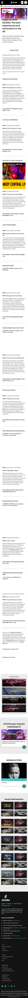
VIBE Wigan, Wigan (12, 470)
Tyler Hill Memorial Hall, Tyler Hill (13, 234)
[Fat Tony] (14, 771)
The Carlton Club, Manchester (15, 358)
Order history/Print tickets (7, 956)
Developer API (5, 967)
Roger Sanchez (14, 550)
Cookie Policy (5, 950)
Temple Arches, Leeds (13, 398)
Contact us (4, 958)
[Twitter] (2, 986)
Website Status (5, 965)
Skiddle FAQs (4, 976)
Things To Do (9, 640)
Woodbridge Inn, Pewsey (14, 87)
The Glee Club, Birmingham (15, 194)
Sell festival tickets (6, 978)
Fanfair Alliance (14, 936)
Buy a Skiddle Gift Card (7, 980)
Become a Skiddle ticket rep (7, 970)
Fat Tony (4, 782)
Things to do (5, 905)
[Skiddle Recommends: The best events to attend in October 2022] (14, 734)
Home (3, 944)
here (8, 110)
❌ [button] (19, 997)
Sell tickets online (5, 975)
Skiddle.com (14, 2)
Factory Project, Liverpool (14, 599)
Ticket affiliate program (7, 968)
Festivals (17, 904)
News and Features (9, 6)
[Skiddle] (5, 898)
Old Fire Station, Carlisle (14, 128)
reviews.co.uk (16, 920)
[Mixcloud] (8, 986)
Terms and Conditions (6, 946)
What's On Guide (15, 632)
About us (4, 954)
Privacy (3, 948)
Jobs (3, 960)
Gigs (3, 904)
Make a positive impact (19, 938)
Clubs (9, 904)
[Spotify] (5, 986)
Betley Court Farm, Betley (14, 296)
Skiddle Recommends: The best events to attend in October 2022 (13, 742)
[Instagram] (12, 986)
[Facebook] (14, 986)
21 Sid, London (11, 540)
